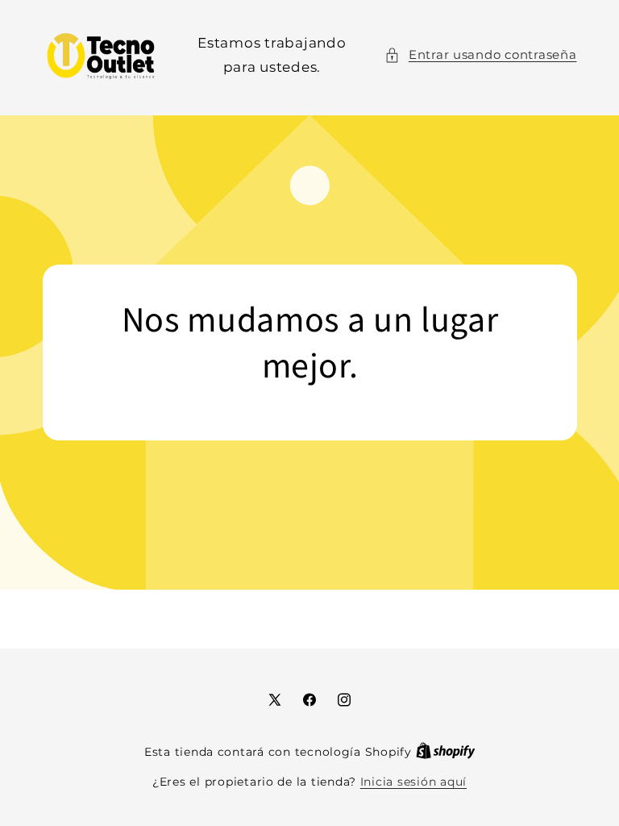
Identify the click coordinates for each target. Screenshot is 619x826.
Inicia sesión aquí (413, 781)
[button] (480, 55)
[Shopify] (446, 751)
